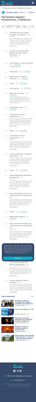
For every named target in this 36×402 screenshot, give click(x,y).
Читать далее (13, 46)
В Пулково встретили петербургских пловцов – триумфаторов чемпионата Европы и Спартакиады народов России (19, 8)
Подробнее (17, 65)
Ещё (32, 296)
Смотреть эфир (12, 12)
